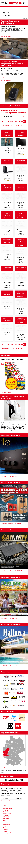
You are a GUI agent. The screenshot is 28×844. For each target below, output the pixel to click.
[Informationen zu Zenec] (21, 705)
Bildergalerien (7, 813)
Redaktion (6, 810)
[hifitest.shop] (18, 729)
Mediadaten (6, 824)
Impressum (6, 823)
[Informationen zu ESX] (6, 685)
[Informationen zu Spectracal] (14, 701)
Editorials (5, 820)
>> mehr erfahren (6, 392)
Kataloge (5, 815)
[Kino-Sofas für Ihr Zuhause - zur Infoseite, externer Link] (14, 48)
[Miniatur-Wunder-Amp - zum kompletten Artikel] (14, 92)
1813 (6, 125)
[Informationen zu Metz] (20, 693)
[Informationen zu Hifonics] (22, 689)
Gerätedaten (6, 812)
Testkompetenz (7, 808)
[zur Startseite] (15, 3)
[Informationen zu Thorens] (22, 701)
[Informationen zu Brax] (6, 681)
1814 (9, 125)
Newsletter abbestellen (8, 801)
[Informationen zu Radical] (6, 702)
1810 (21, 122)
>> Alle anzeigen (6, 36)
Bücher (5, 807)
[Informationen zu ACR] (6, 677)
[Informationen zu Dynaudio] (14, 680)
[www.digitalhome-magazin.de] (6, 720)
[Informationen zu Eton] (12, 684)
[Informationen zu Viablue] (6, 706)
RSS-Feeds (6, 817)
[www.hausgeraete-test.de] (14, 720)
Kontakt (5, 831)
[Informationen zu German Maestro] (20, 684)
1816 (15, 125)
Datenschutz (6, 828)
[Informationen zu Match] (12, 692)
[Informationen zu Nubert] (14, 697)
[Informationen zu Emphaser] (22, 681)
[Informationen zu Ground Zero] (6, 689)
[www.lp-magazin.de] (10, 729)
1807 (12, 122)
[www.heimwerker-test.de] (22, 720)
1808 (15, 122)
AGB (4, 826)
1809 (18, 122)
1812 (3, 125)
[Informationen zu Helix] (14, 689)
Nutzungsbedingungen (9, 833)
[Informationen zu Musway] (6, 697)
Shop (4, 805)
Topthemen (6, 818)
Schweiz (6, 768)
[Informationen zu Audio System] (13, 677)
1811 (24, 122)
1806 (9, 122)
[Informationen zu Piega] (22, 697)
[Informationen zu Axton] (20, 676)
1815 (12, 125)
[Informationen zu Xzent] (13, 705)
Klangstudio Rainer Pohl (14, 780)
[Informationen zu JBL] (6, 693)
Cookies (5, 829)
